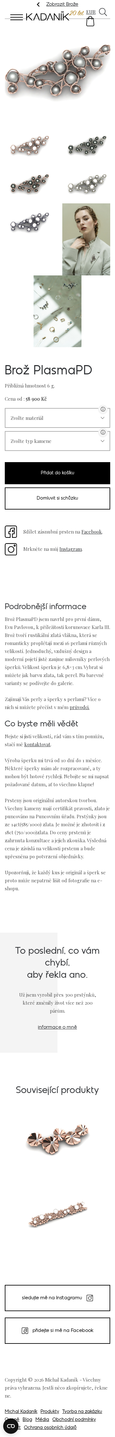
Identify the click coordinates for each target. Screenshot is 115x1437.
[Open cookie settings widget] (11, 1426)
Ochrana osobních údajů (50, 1428)
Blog (27, 1420)
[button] (90, 21)
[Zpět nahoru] (101, 1423)
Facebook (91, 531)
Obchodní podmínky (74, 1420)
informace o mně (57, 1027)
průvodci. (79, 707)
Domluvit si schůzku (57, 498)
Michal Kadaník (21, 1412)
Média (42, 1420)
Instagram (70, 549)
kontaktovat (37, 744)
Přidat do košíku (57, 473)
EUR (91, 12)
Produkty (50, 1412)
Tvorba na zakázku (82, 1412)
